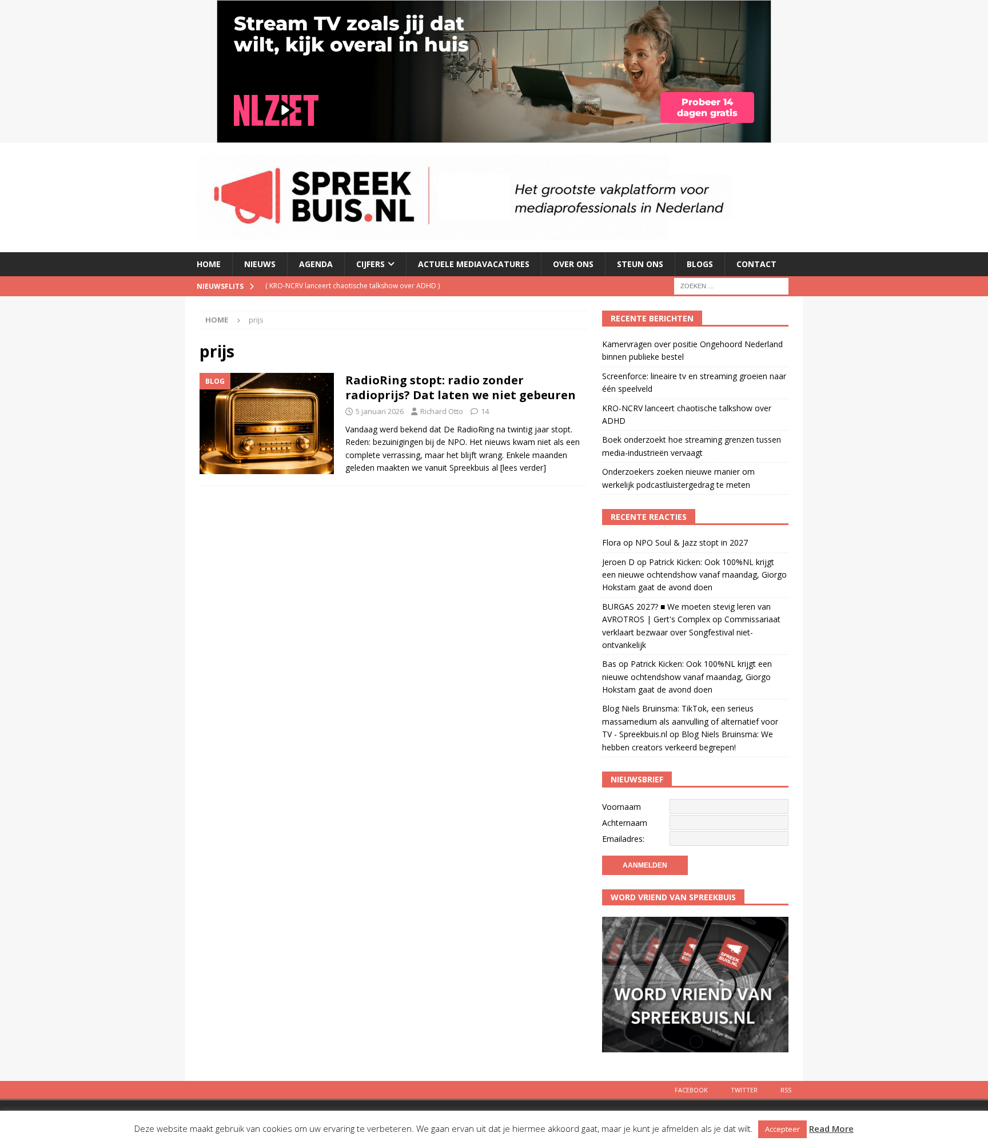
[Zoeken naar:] (731, 285)
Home (209, 264)
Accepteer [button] (782, 1129)
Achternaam (624, 822)
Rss (785, 1090)
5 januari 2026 (380, 411)
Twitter (744, 1090)
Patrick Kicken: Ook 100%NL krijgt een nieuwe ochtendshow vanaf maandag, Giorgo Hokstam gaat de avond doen (694, 574)
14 (485, 411)
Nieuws (260, 264)
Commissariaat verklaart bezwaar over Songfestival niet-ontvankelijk (691, 632)
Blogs (700, 264)
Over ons (573, 264)
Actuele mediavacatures (473, 264)
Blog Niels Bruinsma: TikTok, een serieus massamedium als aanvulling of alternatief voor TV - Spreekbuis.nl (690, 721)
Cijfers (370, 264)
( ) (352, 286)
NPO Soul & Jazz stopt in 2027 (691, 542)
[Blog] (267, 423)
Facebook (691, 1090)
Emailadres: (623, 838)
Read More (831, 1128)
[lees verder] (523, 467)
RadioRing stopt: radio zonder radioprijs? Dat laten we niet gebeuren (460, 387)
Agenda (316, 264)
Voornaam (621, 806)
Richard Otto (441, 411)
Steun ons (640, 264)
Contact (756, 264)
